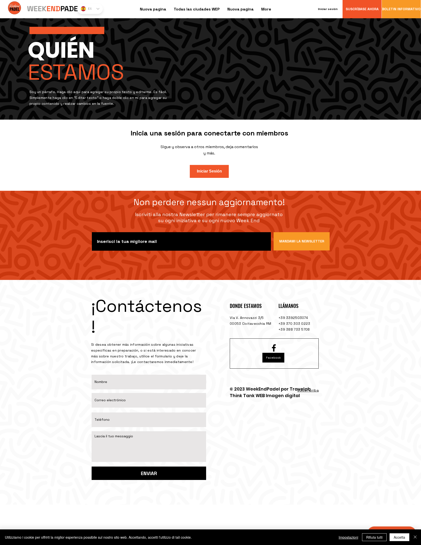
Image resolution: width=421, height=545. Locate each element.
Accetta (399, 537)
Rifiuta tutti (374, 537)
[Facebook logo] (274, 348)
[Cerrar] (415, 537)
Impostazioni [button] (348, 537)
